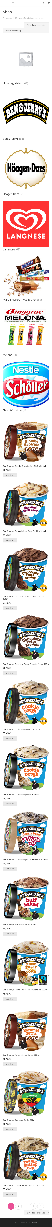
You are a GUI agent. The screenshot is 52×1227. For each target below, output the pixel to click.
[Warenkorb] (49, 3)
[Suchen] (43, 3)
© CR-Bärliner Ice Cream (26, 1222)
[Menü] (13, 3)
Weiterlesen (10, 475)
